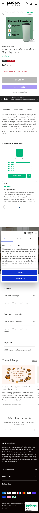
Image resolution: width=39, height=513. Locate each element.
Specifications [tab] (18, 109)
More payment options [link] (19, 92)
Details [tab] (19, 239)
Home (3, 10)
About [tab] (32, 239)
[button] (36, 3)
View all (34, 361)
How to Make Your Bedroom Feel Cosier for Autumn (16, 388)
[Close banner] (36, 233)
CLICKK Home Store (8, 46)
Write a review (17, 175)
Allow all (19, 272)
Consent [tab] (7, 239)
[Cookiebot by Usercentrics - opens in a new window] (25, 233)
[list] (19, 30)
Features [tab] (29, 109)
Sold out (19, 80)
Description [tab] (6, 109)
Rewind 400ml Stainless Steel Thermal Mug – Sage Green (13, 13)
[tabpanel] (19, 161)
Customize (18, 278)
